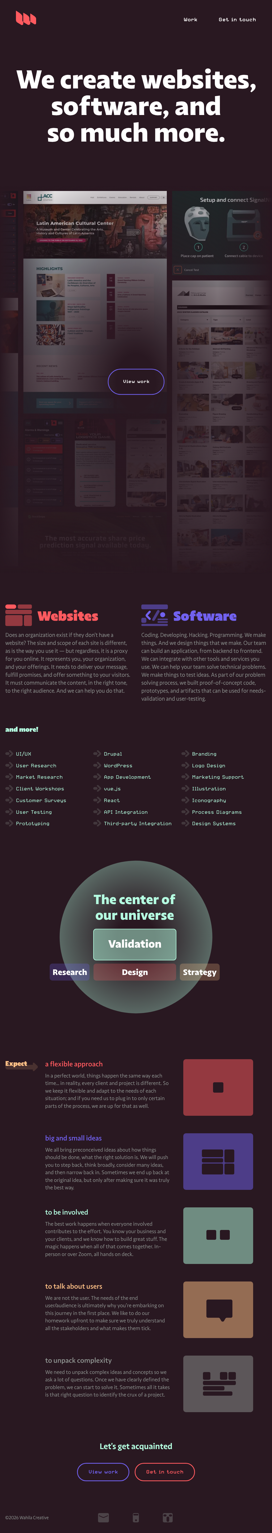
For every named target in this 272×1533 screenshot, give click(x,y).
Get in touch (237, 19)
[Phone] (135, 1517)
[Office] (168, 1517)
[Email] (103, 1517)
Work (190, 19)
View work (103, 1472)
